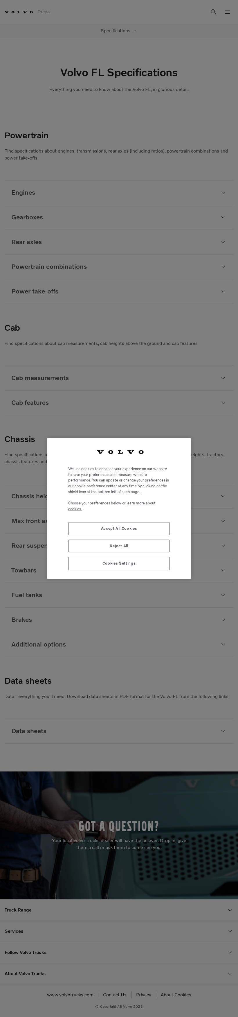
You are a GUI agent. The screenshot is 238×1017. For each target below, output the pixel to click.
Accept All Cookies (119, 528)
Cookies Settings (119, 563)
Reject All (119, 546)
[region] (119, 508)
